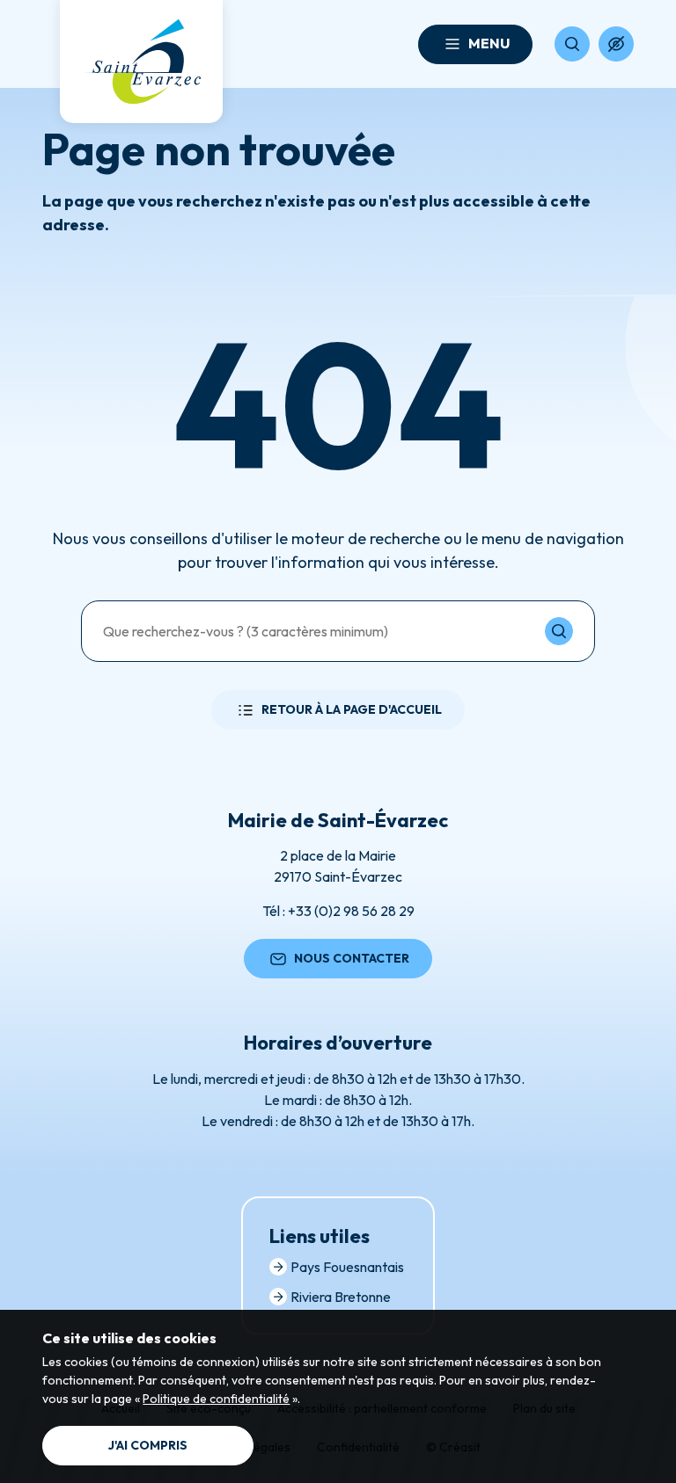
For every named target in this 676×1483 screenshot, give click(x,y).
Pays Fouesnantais (347, 1267)
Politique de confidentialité (216, 1399)
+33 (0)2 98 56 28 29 (351, 911)
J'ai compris (147, 1445)
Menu (489, 43)
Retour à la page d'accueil (351, 709)
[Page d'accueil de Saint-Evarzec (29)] (141, 61)
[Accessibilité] (616, 44)
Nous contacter (351, 958)
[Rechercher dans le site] (572, 44)
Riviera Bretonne (340, 1296)
